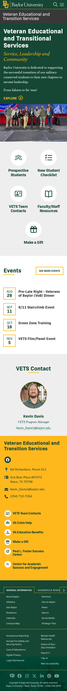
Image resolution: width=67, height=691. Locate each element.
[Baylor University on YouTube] (55, 677)
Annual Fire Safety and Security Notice (17, 642)
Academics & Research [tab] (51, 590)
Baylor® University (30, 682)
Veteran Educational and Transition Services (26, 16)
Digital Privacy (13, 654)
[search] (53, 5)
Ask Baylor (11, 607)
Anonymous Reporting (17, 635)
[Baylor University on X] (33, 677)
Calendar (11, 617)
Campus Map (13, 623)
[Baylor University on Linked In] (41, 677)
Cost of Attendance (16, 649)
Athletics (10, 601)
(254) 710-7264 (21, 496)
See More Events (49, 270)
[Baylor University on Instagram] (26, 677)
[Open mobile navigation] (62, 5)
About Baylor (12, 596)
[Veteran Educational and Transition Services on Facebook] (7, 459)
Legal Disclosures (15, 660)
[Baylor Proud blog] (11, 677)
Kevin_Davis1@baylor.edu (33, 428)
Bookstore (11, 612)
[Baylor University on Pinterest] (48, 677)
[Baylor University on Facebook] (19, 677)
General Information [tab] (19, 590)
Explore (10, 98)
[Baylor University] (23, 4)
